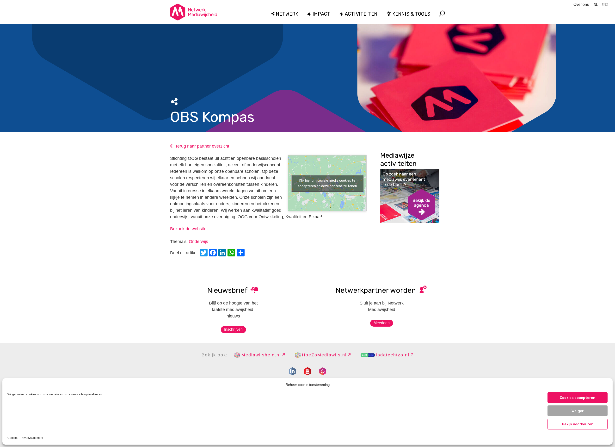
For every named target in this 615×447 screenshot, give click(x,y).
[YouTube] (307, 371)
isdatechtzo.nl (392, 355)
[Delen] (241, 253)
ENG (605, 4)
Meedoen (382, 323)
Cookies (12, 438)
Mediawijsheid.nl (261, 355)
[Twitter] (204, 253)
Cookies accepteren (577, 398)
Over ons (581, 4)
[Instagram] (323, 371)
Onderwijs (198, 241)
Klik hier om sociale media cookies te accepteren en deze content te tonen (327, 183)
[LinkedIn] (223, 253)
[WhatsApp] (232, 253)
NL (596, 4)
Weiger (578, 411)
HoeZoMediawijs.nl (324, 355)
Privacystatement (32, 438)
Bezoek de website (188, 228)
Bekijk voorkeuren (577, 424)
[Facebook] (213, 253)
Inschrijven (233, 329)
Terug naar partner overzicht (201, 146)
